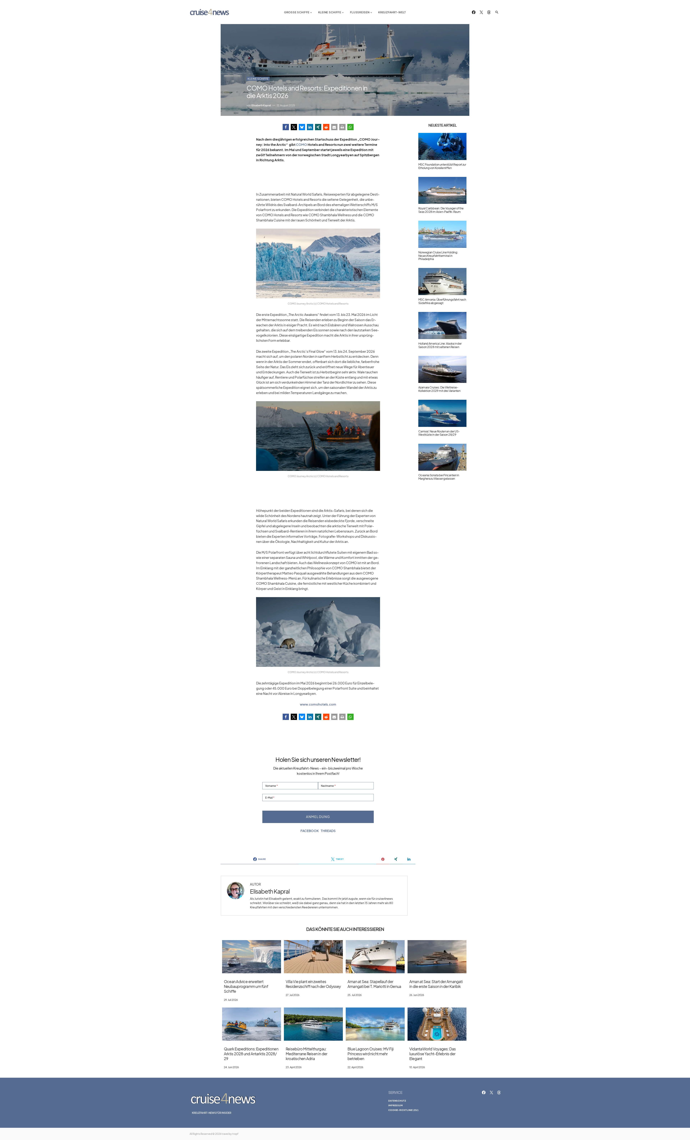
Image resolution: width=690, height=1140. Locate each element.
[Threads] (488, 12)
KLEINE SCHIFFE (258, 78)
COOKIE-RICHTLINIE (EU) (403, 1110)
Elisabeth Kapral (270, 891)
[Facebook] (473, 12)
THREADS (328, 831)
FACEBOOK (309, 831)
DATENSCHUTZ (397, 1100)
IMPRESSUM (395, 1105)
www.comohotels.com (318, 704)
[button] (496, 12)
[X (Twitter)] (481, 12)
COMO (301, 145)
